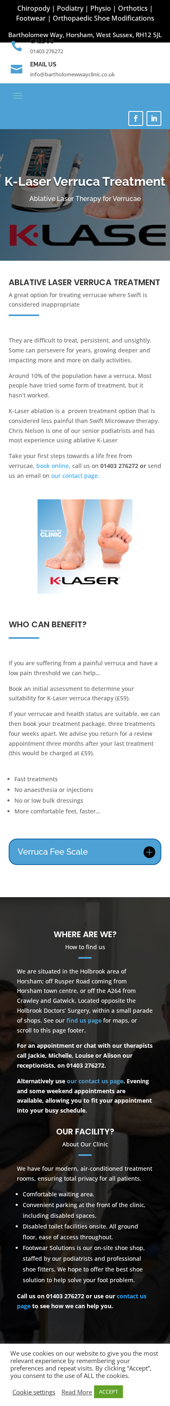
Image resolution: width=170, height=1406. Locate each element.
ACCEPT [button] (108, 1391)
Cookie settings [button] (33, 1392)
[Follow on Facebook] (135, 118)
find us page (84, 1020)
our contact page (74, 476)
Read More (76, 1392)
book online (52, 466)
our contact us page (95, 1081)
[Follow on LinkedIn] (153, 118)
